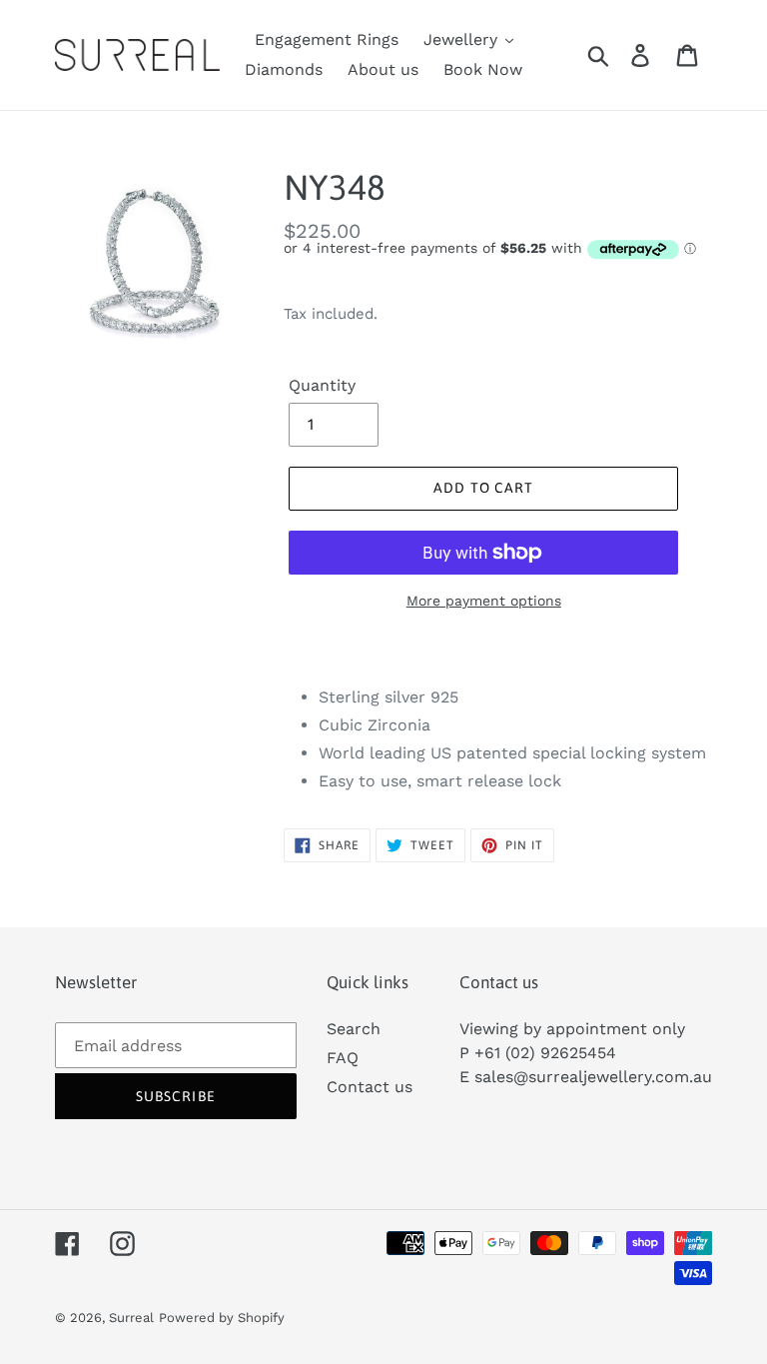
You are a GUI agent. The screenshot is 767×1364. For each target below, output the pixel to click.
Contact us (369, 1086)
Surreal (131, 1317)
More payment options (483, 601)
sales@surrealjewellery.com (581, 1076)
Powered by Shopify (222, 1317)
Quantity (322, 385)
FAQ (343, 1057)
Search (354, 1028)
